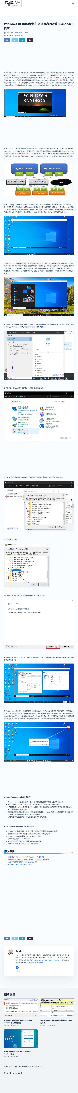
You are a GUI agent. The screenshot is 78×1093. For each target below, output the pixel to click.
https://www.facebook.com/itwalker (47, 960)
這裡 (31, 325)
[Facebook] (7, 40)
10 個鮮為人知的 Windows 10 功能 (20, 865)
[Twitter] (15, 40)
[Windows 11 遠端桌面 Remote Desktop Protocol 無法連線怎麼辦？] (21, 1007)
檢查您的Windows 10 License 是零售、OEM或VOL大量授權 (28, 860)
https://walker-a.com (35, 963)
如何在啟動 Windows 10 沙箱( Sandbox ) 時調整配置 (26, 857)
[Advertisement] (39, 11)
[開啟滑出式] (73, 3)
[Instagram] (10, 1073)
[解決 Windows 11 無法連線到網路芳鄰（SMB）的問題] (57, 1007)
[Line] (16, 1073)
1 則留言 (26, 32)
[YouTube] (21, 1073)
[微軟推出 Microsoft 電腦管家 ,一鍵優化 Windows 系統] (21, 1038)
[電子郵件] (30, 40)
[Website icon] (17, 967)
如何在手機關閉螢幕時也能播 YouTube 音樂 (23, 862)
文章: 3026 (18, 971)
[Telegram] (22, 40)
